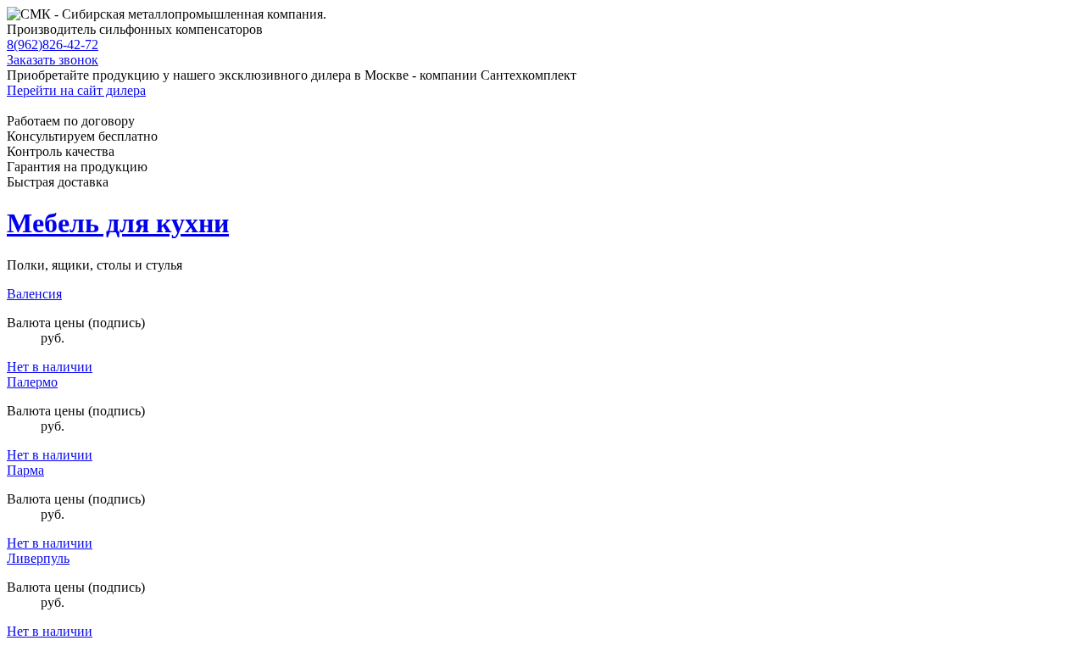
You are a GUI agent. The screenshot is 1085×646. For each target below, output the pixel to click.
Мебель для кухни (118, 223)
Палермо (32, 382)
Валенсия (34, 294)
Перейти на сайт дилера (76, 90)
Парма (25, 470)
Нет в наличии (49, 366)
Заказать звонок (52, 60)
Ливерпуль (38, 558)
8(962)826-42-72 (52, 44)
